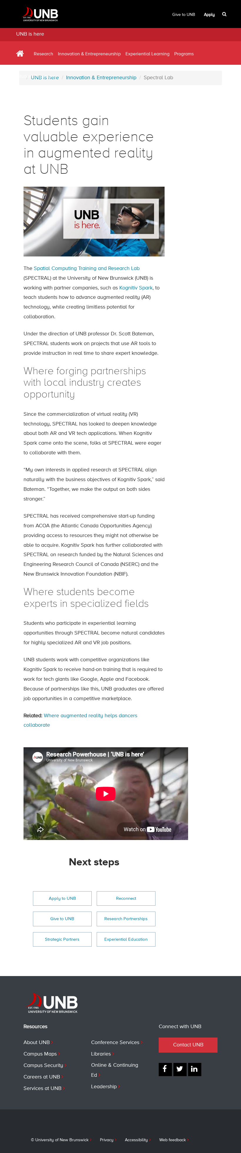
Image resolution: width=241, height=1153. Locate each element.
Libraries (101, 1054)
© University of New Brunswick (59, 1140)
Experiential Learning (147, 54)
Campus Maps (40, 1054)
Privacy (106, 1140)
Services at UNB (42, 1088)
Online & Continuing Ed (114, 1070)
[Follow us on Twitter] (180, 1069)
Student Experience (37, 76)
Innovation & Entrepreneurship (89, 54)
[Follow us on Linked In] (194, 1069)
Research (43, 54)
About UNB (37, 1042)
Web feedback (172, 1140)
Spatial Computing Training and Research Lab (87, 268)
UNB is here (30, 34)
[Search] (225, 14)
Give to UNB (183, 15)
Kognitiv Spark (136, 288)
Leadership (104, 1086)
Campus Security (43, 1065)
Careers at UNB (42, 1077)
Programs (184, 54)
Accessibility (136, 1140)
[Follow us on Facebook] (165, 1069)
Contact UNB (188, 1045)
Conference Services (115, 1042)
